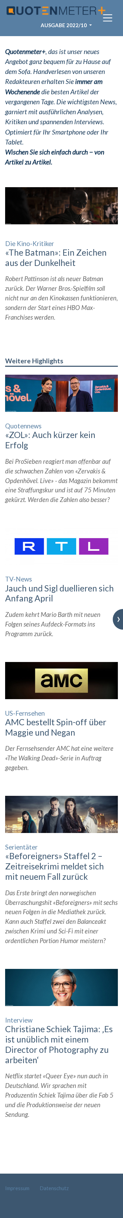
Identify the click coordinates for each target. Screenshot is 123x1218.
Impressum (17, 1188)
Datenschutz (54, 1188)
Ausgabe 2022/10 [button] (64, 25)
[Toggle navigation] (108, 18)
